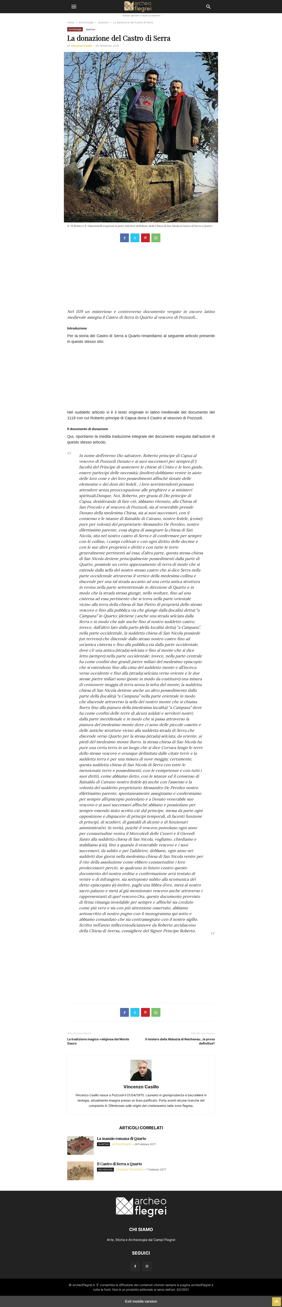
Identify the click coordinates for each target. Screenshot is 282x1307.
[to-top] (276, 1299)
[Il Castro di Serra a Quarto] (80, 1171)
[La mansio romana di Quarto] (80, 1146)
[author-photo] (141, 1081)
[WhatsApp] (155, 237)
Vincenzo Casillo (81, 45)
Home (70, 22)
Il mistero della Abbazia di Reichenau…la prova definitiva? (180, 1041)
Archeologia (86, 22)
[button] (73, 6)
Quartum (103, 22)
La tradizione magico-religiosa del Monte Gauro (98, 1041)
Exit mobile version (141, 1301)
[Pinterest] (145, 237)
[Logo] (141, 1216)
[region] (141, 277)
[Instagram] (147, 1266)
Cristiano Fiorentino (129, 1169)
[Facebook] (124, 237)
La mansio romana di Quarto (121, 1138)
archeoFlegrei (122, 1144)
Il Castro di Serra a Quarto (119, 1163)
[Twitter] (134, 237)
